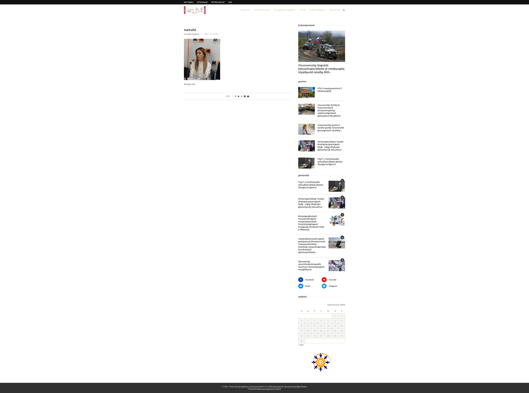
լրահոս (302, 81)
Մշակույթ (334, 10)
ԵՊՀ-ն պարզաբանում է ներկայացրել (330, 89)
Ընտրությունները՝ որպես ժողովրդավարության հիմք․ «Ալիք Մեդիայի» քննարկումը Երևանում (330, 145)
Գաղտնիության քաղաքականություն (264, 389)
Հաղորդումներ (262, 10)
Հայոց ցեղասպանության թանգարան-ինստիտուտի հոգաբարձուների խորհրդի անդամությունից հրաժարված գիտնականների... (312, 245)
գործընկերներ (218, 2)
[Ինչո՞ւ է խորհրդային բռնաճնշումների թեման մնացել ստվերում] (306, 163)
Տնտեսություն (317, 10)
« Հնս (301, 344)
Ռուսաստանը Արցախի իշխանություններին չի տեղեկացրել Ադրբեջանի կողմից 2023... (321, 69)
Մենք (303, 10)
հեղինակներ (202, 2)
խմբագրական (306, 25)
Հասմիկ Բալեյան (191, 34)
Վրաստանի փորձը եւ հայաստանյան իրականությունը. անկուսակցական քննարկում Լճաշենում (329, 110)
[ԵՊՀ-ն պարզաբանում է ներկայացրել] (306, 92)
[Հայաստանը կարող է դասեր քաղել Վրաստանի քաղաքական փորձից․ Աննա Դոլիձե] (306, 129)
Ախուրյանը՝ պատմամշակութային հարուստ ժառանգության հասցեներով (311, 265)
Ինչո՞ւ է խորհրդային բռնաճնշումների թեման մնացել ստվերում (330, 162)
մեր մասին (188, 2)
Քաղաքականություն (285, 10)
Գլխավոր (245, 10)
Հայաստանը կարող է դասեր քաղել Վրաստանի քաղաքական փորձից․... (331, 128)
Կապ (230, 2)
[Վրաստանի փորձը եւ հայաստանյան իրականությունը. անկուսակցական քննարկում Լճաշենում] (306, 109)
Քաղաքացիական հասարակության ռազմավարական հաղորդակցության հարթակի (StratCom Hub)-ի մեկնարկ (311, 223)
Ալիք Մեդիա (301, 386)
